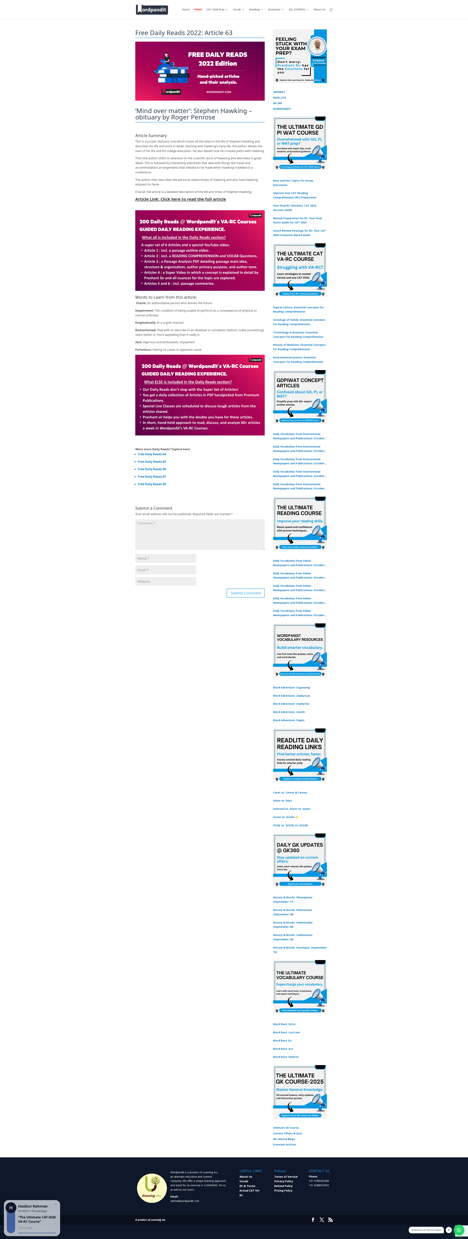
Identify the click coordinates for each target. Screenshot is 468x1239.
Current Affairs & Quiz (287, 1133)
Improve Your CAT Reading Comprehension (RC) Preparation (294, 195)
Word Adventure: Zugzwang (291, 687)
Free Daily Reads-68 (152, 484)
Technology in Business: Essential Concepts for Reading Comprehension (298, 334)
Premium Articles (284, 1144)
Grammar (274, 9)
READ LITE (279, 97)
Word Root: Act (283, 1048)
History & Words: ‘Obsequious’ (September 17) (293, 899)
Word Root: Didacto (286, 1057)
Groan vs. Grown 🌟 (285, 817)
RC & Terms (247, 1186)
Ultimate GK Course (286, 1127)
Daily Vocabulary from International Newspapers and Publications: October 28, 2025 (298, 461)
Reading (254, 9)
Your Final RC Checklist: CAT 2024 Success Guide (294, 208)
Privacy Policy (283, 1181)
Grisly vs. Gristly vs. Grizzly (290, 825)
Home (186, 9)
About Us (319, 9)
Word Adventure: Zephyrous (291, 695)
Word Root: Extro (284, 1024)
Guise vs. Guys (282, 800)
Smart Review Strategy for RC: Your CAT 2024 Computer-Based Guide (299, 233)
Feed (199, 9)
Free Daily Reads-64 (152, 454)
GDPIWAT (279, 92)
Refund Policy (283, 1186)
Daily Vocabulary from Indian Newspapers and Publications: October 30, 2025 (298, 576)
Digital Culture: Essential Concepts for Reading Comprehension (298, 309)
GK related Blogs (284, 1139)
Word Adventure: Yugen (288, 720)
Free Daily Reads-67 (152, 477)
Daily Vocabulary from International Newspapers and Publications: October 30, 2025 (298, 449)
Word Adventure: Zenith (289, 712)
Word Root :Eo (282, 1040)
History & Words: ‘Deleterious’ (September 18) (292, 912)
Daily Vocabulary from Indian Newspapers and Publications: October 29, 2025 (298, 613)
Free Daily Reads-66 (152, 469)
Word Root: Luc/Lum (286, 1032)
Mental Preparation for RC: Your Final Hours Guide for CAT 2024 (297, 220)
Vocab (237, 9)
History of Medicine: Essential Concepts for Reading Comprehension (299, 347)
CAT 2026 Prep (215, 9)
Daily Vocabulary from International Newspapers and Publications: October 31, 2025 (298, 436)
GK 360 (277, 103)
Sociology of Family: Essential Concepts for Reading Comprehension (299, 322)
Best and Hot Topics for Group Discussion (293, 183)
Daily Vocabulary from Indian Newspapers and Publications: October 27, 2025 (298, 601)
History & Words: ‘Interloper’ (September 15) (300, 950)
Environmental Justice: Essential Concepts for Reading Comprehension (298, 359)
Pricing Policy (283, 1190)
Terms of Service (286, 1176)
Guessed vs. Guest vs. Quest (292, 808)
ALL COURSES (297, 9)
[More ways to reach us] (449, 1230)
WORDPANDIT (282, 109)
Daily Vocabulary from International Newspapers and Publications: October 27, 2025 (298, 474)
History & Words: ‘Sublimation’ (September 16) (293, 937)
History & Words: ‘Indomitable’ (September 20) (293, 925)
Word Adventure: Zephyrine (291, 703)
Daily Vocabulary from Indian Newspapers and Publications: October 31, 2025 (298, 563)
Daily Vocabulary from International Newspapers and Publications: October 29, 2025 (298, 486)
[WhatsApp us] (459, 1230)
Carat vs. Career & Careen (290, 792)
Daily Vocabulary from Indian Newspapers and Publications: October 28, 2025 (298, 588)
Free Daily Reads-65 (152, 462)
